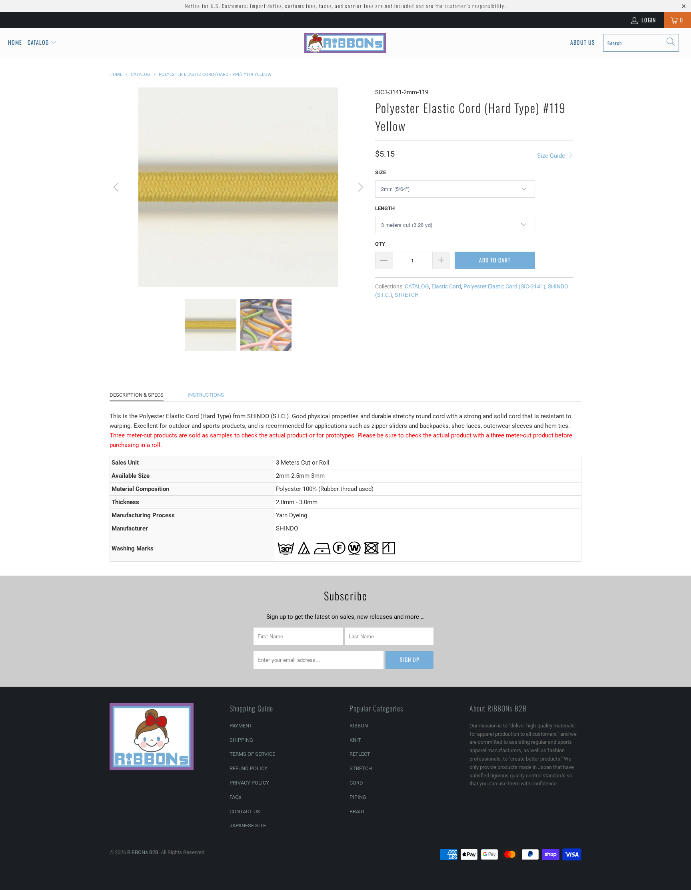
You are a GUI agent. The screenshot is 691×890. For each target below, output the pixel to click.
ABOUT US (582, 42)
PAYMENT (241, 726)
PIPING (357, 797)
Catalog (38, 42)
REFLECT (359, 754)
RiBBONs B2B (142, 852)
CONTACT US (245, 812)
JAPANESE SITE (248, 825)
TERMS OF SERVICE (252, 754)
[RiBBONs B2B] (345, 43)
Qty (380, 244)
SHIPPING (241, 740)
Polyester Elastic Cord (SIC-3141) (504, 286)
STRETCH (407, 295)
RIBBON (358, 726)
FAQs (236, 797)
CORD (356, 783)
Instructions (206, 395)
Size (380, 172)
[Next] (359, 187)
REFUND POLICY (249, 768)
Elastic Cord (446, 286)
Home (15, 42)
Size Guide (552, 155)
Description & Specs (137, 395)
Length (385, 208)
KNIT (355, 740)
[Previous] (117, 187)
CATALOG (417, 286)
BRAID (356, 812)
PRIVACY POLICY (249, 783)
